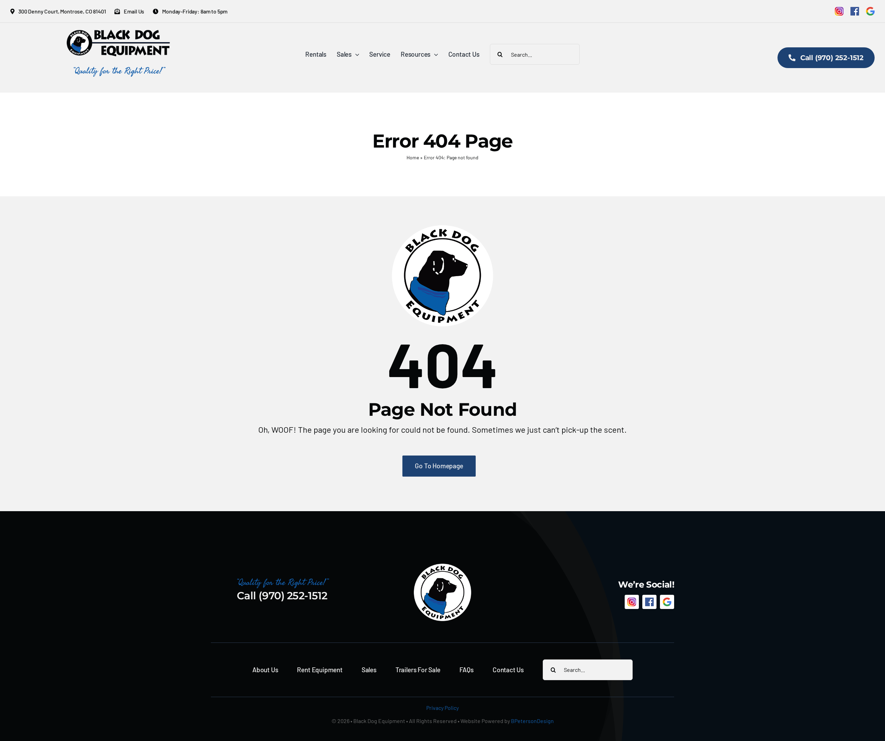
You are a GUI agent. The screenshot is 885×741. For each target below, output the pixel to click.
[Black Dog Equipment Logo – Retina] (118, 33)
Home (413, 157)
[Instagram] (839, 11)
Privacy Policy (442, 707)
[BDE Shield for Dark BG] (442, 566)
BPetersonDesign (532, 720)
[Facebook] (854, 11)
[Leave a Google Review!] (870, 11)
